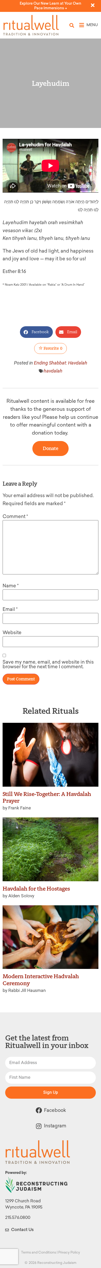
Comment (15, 516)
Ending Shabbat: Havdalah (60, 363)
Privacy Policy (69, 1252)
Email (10, 609)
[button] (72, 25)
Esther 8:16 (14, 271)
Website (12, 632)
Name (11, 585)
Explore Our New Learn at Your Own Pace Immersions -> (50, 5)
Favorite (52, 348)
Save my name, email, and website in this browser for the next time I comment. (48, 664)
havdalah (53, 371)
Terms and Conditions (38, 1252)
